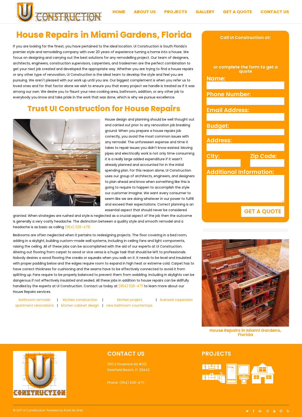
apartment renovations (34, 305)
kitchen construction (80, 299)
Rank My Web (73, 410)
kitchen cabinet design (80, 305)
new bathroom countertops (129, 305)
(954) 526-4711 (77, 227)
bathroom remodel (34, 299)
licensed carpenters (176, 299)
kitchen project (129, 299)
